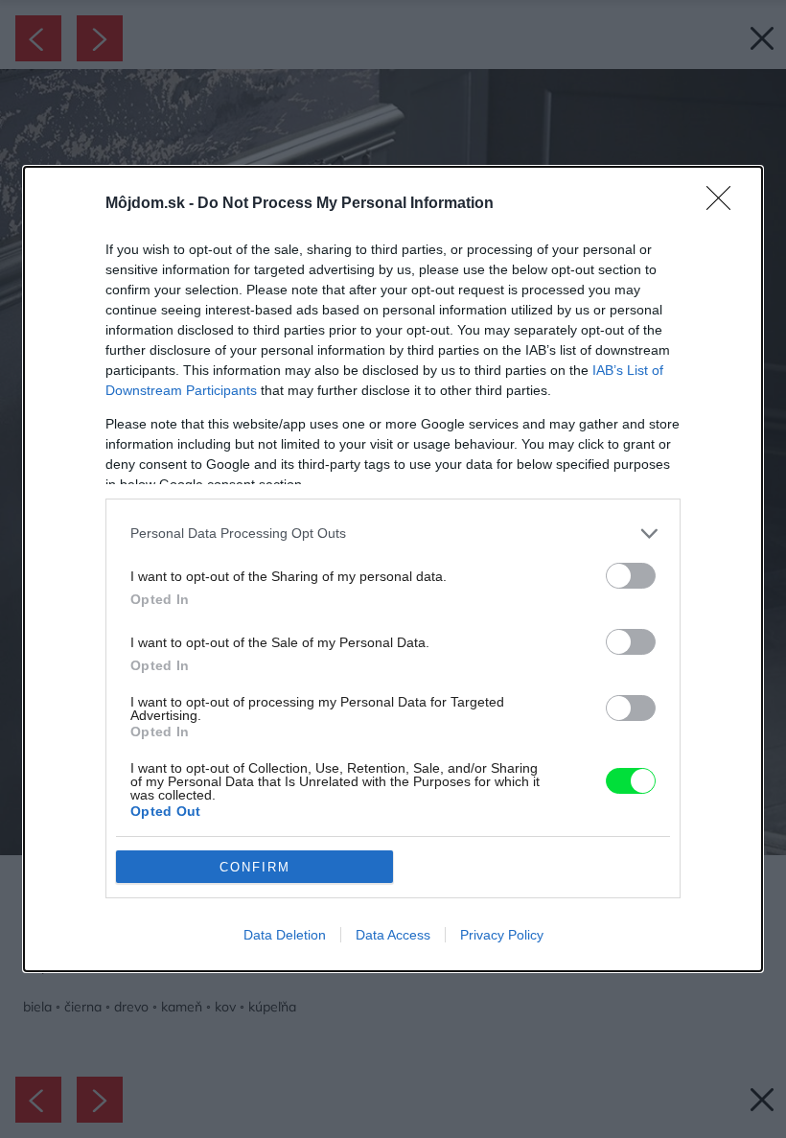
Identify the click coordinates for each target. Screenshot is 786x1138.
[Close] (724, 204)
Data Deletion (284, 934)
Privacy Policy (501, 934)
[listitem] (393, 533)
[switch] (631, 576)
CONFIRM (255, 867)
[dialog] (393, 569)
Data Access (393, 934)
